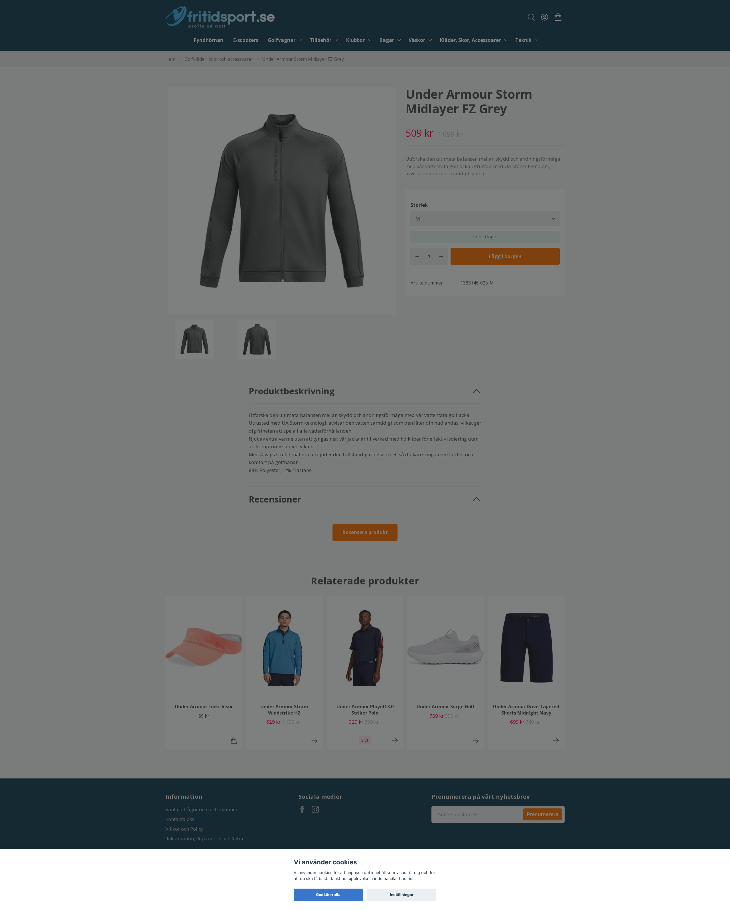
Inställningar (402, 894)
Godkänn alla (328, 894)
